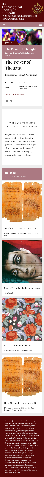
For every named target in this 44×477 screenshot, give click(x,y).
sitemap (20, 467)
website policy (10, 467)
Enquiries (8, 94)
